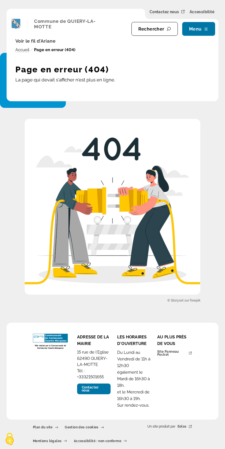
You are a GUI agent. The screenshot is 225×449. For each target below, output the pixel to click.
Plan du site (43, 427)
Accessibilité (202, 12)
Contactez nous (164, 12)
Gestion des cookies (82, 427)
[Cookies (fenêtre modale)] (9, 439)
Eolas (182, 427)
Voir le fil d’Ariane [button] (35, 41)
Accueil (22, 49)
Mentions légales (47, 441)
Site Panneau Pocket (168, 353)
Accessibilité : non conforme (97, 441)
